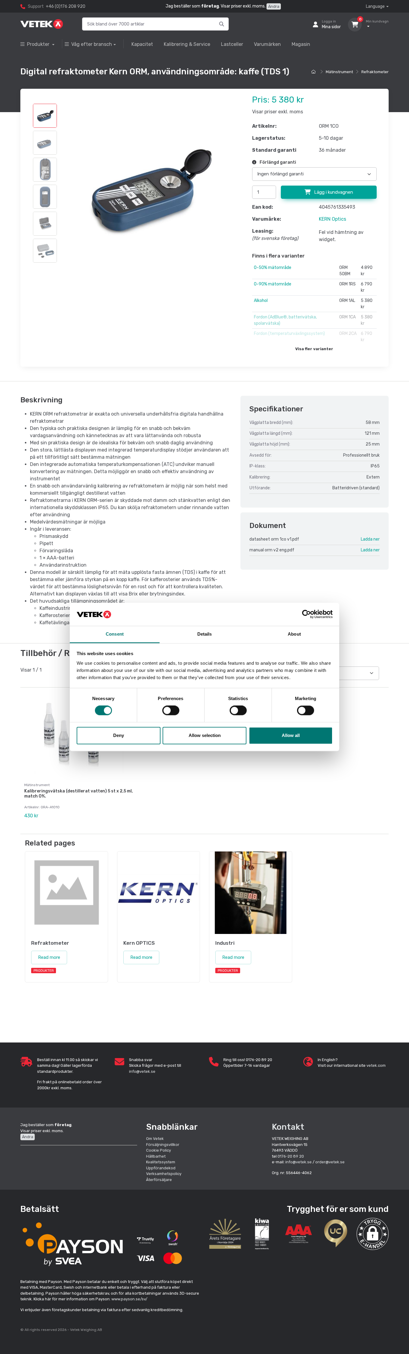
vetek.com (376, 1065)
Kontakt (288, 1127)
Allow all (291, 735)
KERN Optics (332, 219)
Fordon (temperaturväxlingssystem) (289, 333)
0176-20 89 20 (291, 1156)
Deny (118, 735)
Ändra (273, 6)
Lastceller (232, 44)
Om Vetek (155, 1138)
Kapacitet (142, 44)
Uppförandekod (160, 1168)
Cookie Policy (158, 1150)
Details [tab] (204, 634)
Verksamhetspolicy (163, 1173)
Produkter (39, 44)
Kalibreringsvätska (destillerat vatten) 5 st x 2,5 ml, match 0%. (78, 794)
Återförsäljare (159, 1179)
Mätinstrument (339, 72)
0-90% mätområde (272, 284)
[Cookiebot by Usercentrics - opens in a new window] (306, 614)
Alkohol (261, 300)
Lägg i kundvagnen (333, 192)
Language (375, 6)
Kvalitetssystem (160, 1162)
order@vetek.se (330, 1162)
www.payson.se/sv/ (129, 1299)
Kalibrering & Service (187, 44)
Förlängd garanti (277, 162)
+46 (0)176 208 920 (65, 6)
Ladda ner (370, 539)
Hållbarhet (156, 1156)
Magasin (301, 44)
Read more (49, 957)
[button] (373, 1234)
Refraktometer (375, 72)
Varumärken (267, 44)
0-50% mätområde (272, 267)
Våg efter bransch (91, 44)
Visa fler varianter (314, 349)
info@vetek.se (142, 1071)
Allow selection (205, 735)
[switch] (170, 710)
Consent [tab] (115, 634)
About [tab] (294, 634)
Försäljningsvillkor (162, 1144)
